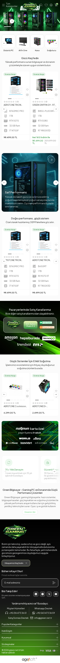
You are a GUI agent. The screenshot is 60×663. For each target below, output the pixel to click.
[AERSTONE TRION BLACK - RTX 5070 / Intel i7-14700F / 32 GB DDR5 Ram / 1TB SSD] (16, 85)
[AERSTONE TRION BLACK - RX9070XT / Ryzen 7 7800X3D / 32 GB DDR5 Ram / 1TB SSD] (44, 240)
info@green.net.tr (43, 618)
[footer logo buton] (30, 532)
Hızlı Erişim (7, 631)
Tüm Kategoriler (11, 4)
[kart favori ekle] (27, 89)
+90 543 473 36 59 (45, 613)
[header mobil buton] (30, 7)
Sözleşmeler (8, 644)
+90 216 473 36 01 (17, 613)
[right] (55, 43)
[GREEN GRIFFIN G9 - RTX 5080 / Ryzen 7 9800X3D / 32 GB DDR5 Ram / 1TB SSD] (44, 85)
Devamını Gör (29, 512)
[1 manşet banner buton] (30, 15)
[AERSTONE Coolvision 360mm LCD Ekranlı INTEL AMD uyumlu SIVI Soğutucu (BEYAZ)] (16, 386)
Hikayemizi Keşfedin (14, 563)
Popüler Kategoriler (12, 624)
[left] (4, 43)
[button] (7, 26)
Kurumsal (6, 637)
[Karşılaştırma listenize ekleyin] (27, 94)
